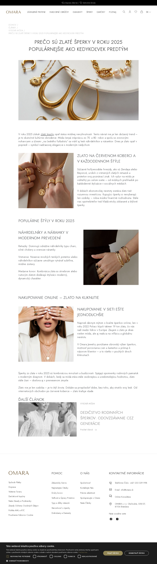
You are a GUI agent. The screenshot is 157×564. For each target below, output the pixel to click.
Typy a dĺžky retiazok (61, 503)
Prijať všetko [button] (113, 553)
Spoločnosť (85, 482)
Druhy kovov (57, 493)
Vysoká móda (87, 403)
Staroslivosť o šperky (61, 508)
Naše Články (85, 503)
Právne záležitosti (87, 493)
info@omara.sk (127, 489)
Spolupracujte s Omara (90, 498)
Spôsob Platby (15, 482)
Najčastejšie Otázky (60, 487)
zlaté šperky (47, 134)
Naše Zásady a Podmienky (20, 501)
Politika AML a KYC (17, 510)
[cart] (141, 12)
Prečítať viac (82, 552)
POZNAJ (112, 12)
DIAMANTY (78, 12)
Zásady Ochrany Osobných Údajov (24, 505)
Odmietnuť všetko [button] (137, 553)
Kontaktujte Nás (86, 487)
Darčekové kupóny (17, 496)
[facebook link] (111, 519)
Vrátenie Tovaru (15, 491)
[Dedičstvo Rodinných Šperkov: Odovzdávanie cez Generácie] (47, 419)
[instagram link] (117, 519)
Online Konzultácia (123, 496)
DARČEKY (101, 12)
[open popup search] (124, 12)
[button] (52, 560)
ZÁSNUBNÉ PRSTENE (36, 12)
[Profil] (129, 12)
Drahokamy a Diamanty (61, 513)
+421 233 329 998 (138, 482)
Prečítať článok (87, 429)
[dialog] (78, 553)
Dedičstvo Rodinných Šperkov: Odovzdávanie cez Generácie (107, 418)
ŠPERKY (89, 12)
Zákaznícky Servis (59, 482)
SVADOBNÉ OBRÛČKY (59, 12)
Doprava (12, 487)
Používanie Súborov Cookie (21, 515)
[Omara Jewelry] (13, 12)
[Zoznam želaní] (135, 12)
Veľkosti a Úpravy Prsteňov (63, 498)
